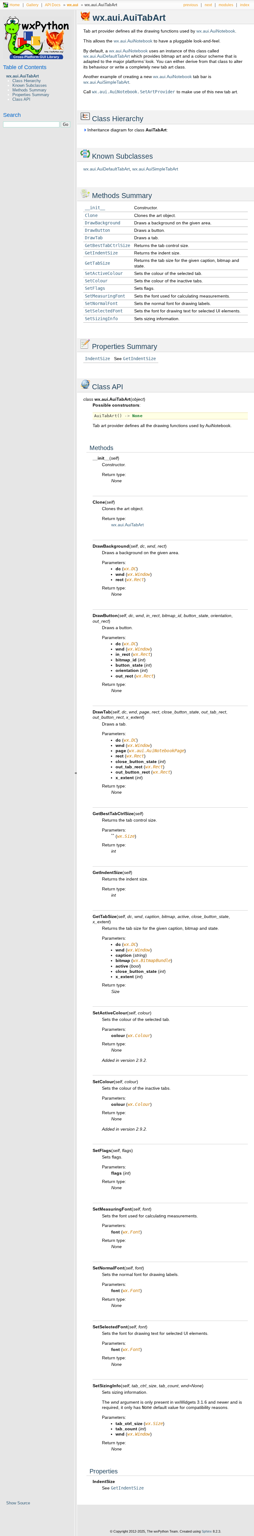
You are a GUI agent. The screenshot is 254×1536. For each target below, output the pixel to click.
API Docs (52, 5)
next (208, 5)
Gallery (32, 5)
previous (190, 5)
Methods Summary (29, 90)
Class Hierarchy (26, 80)
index (244, 5)
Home (15, 5)
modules (226, 5)
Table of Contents (24, 67)
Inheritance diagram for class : (127, 129)
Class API (21, 99)
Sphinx (207, 1531)
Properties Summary (30, 94)
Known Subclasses (29, 85)
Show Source (18, 1503)
